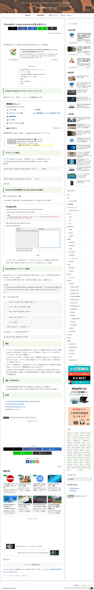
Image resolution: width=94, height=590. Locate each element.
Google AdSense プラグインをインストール (32, 69)
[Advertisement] (32, 38)
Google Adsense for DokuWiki (15, 404)
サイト (12, 44)
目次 (30, 66)
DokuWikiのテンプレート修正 (29, 76)
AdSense (34, 417)
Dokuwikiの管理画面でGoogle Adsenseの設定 (33, 74)
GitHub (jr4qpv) (74, 488)
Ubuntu (28, 417)
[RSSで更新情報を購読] (37, 461)
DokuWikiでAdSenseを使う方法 (15, 406)
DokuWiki (7, 417)
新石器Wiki (73, 490)
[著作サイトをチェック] (27, 461)
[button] (52, 28)
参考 (22, 83)
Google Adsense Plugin (32, 133)
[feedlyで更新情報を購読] (34, 461)
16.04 (18, 417)
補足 (22, 79)
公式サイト (14, 159)
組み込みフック (41, 369)
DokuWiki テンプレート (13, 409)
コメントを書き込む (32, 564)
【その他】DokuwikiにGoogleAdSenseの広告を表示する (23, 401)
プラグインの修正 (25, 72)
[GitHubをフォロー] (30, 461)
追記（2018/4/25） (26, 81)
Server (23, 417)
